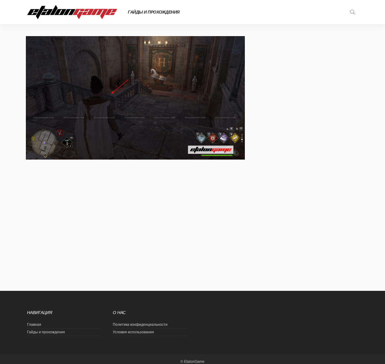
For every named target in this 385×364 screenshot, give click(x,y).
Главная (34, 324)
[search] (352, 12)
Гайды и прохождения (154, 12)
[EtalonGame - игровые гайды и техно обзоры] (72, 12)
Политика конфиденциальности (140, 324)
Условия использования (133, 332)
